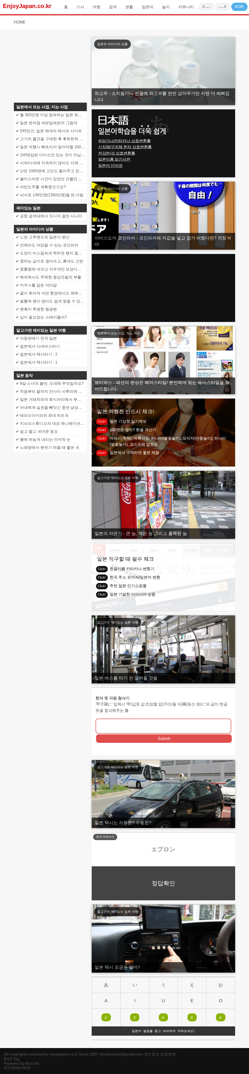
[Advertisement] (163, 288)
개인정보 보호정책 (160, 1054)
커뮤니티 (186, 7)
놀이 (166, 7)
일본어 (147, 7)
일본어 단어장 (110, 166)
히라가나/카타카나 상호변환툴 (124, 141)
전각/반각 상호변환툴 (116, 153)
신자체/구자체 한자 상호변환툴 (125, 147)
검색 (113, 7)
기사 (80, 7)
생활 (129, 7)
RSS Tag (11, 1059)
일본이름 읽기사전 (114, 159)
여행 (96, 7)
